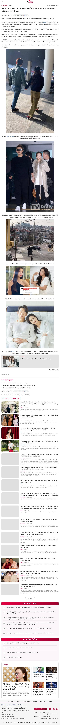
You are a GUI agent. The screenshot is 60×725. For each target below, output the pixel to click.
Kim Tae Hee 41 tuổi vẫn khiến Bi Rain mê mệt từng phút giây (35, 358)
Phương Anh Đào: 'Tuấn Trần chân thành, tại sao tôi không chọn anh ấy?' (16, 686)
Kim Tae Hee (10, 136)
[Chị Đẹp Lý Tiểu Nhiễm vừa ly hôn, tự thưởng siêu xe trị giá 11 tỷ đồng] (10, 550)
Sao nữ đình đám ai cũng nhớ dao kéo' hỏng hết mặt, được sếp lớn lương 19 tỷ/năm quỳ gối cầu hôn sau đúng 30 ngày (39, 403)
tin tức (15, 643)
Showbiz (4, 5)
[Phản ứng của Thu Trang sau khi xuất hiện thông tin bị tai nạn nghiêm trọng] (10, 589)
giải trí (44, 22)
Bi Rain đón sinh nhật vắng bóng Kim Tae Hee (17, 387)
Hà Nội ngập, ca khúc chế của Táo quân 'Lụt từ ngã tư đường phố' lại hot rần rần (38, 693)
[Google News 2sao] (21, 15)
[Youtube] (53, 709)
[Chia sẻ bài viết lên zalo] (5, 15)
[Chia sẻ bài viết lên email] (8, 15)
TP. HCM (36, 716)
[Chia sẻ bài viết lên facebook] (2, 15)
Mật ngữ (42, 701)
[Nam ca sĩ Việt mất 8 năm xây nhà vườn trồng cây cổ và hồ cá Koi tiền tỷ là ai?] (10, 446)
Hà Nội (36, 712)
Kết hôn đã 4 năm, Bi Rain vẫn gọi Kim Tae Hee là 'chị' (19, 385)
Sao (10, 5)
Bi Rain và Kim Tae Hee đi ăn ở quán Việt (15, 383)
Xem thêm (30, 598)
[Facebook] (50, 709)
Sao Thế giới (22, 356)
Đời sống (26, 701)
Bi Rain (13, 351)
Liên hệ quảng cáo (40, 709)
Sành (50, 701)
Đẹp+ (19, 701)
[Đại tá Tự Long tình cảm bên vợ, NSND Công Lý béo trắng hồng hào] (10, 563)
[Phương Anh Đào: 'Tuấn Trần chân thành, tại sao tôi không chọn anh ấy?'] (16, 674)
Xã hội (34, 701)
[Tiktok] (57, 709)
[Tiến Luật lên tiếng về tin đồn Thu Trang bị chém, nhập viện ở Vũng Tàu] (10, 485)
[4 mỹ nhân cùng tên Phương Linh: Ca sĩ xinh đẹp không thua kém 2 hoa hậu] (10, 420)
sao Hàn (10, 394)
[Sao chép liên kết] (11, 15)
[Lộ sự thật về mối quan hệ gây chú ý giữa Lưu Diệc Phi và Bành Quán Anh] (10, 524)
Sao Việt (11, 657)
